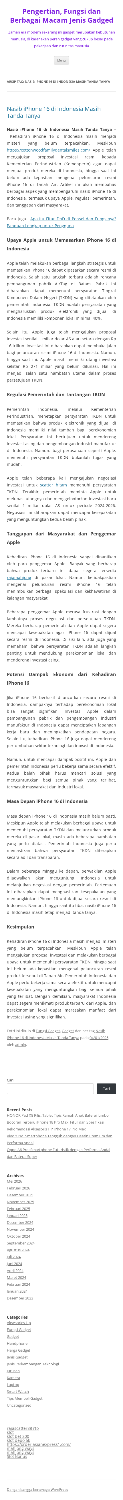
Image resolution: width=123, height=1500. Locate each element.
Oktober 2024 (18, 1236)
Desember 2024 (20, 1222)
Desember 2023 (20, 1298)
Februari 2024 (18, 1284)
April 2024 (15, 1270)
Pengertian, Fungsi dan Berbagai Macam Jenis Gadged (61, 16)
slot (10, 1432)
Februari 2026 (18, 1188)
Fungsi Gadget (48, 1030)
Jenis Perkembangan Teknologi (33, 1364)
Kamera (13, 1377)
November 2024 (20, 1229)
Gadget (68, 1030)
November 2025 (20, 1201)
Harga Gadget (18, 1350)
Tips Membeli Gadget (25, 1398)
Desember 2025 (20, 1194)
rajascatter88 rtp (23, 1428)
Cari (10, 1080)
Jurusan (13, 1370)
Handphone (17, 1343)
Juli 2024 (14, 1256)
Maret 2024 (16, 1277)
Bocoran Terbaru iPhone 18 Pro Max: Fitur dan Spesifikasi (55, 1122)
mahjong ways (20, 1448)
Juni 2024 (14, 1263)
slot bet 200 (18, 1436)
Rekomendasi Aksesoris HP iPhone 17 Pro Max (46, 1129)
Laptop (13, 1384)
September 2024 (21, 1243)
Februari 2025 (18, 1208)
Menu (61, 60)
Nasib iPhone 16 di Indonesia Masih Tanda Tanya (54, 112)
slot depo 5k (18, 1440)
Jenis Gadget (17, 1357)
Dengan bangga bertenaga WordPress (37, 1489)
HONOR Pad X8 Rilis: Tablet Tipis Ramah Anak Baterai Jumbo (58, 1115)
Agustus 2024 (18, 1249)
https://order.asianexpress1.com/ (39, 1444)
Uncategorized (19, 1405)
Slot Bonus (17, 1456)
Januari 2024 (17, 1291)
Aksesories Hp (19, 1322)
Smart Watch (18, 1391)
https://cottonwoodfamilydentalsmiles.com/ (48, 150)
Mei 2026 (14, 1181)
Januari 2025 (17, 1215)
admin (20, 1044)
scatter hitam (53, 485)
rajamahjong (19, 577)
